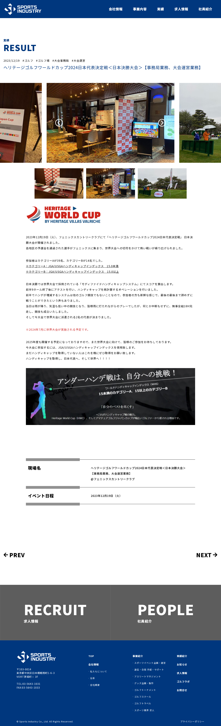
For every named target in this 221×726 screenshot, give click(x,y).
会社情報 (116, 9)
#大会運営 (78, 60)
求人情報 (181, 9)
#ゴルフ (27, 60)
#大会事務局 (60, 60)
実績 (160, 9)
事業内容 (140, 9)
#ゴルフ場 (43, 60)
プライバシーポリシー (192, 721)
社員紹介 (205, 9)
